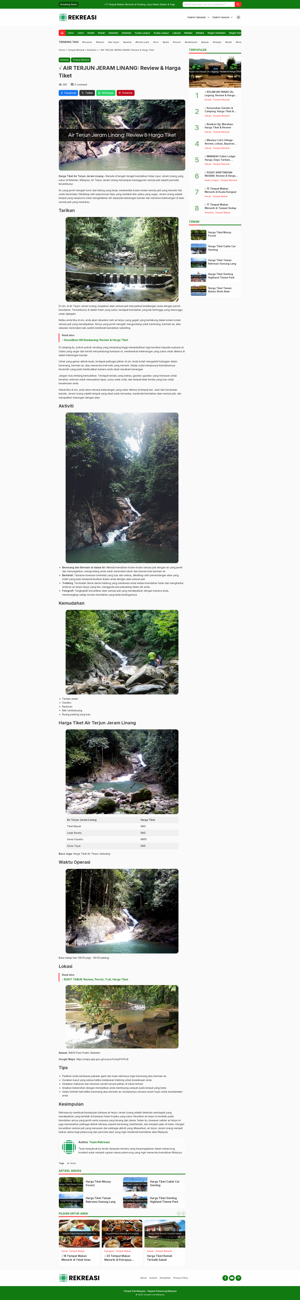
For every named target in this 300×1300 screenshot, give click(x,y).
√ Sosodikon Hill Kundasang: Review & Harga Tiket (95, 340)
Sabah (64, 1251)
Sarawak (108, 1251)
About (143, 1278)
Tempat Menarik (196, 17)
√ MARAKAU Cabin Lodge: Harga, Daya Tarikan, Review (220, 159)
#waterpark (191, 42)
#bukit (228, 42)
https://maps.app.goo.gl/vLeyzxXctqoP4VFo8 (102, 1059)
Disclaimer (165, 1278)
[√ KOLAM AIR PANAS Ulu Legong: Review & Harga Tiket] (215, 72)
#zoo (156, 42)
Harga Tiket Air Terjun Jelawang (91, 853)
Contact (153, 1278)
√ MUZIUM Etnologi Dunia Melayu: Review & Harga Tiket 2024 (113, 4)
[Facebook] (225, 1278)
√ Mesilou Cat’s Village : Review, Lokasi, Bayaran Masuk (219, 143)
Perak (208, 196)
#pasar (205, 42)
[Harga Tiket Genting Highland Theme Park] (135, 1201)
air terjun (71, 1163)
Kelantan (113, 32)
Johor (70, 32)
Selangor (151, 1251)
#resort (177, 42)
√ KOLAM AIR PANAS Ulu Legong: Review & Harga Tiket (220, 95)
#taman (100, 42)
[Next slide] (183, 1213)
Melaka (188, 32)
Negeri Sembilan (217, 32)
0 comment (80, 84)
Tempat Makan (220, 17)
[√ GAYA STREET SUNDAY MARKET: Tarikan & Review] (79, 1234)
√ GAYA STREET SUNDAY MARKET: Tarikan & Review (77, 1259)
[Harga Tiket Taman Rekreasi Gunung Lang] (71, 1201)
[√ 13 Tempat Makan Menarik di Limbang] (122, 1234)
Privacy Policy (180, 1278)
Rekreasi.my (66, 1112)
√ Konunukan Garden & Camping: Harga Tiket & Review (219, 111)
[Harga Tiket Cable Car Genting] (135, 1184)
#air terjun (113, 42)
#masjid (217, 42)
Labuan (177, 32)
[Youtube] (232, 1278)
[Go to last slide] (179, 1213)
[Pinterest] (238, 1278)
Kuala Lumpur (142, 32)
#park (166, 42)
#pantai (127, 42)
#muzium (87, 42)
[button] (238, 4)
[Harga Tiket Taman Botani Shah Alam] (164, 1234)
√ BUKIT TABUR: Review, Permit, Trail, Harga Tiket (95, 979)
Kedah (91, 32)
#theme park (142, 42)
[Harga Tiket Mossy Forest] (71, 1184)
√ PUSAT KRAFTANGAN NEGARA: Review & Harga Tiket (220, 176)
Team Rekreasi (99, 1142)
